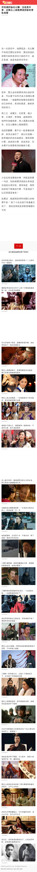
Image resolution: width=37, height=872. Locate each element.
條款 (15, 869)
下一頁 (18, 246)
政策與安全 (10, 869)
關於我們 (3, 869)
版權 (21, 869)
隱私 (18, 869)
